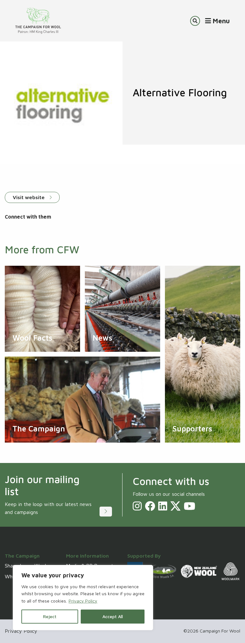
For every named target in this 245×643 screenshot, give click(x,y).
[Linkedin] (162, 506)
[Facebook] (150, 506)
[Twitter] (175, 506)
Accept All (112, 616)
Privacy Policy (83, 600)
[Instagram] (137, 506)
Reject (49, 616)
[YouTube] (189, 506)
